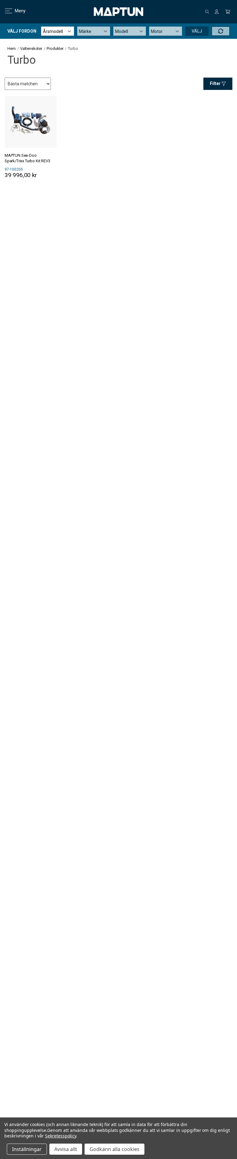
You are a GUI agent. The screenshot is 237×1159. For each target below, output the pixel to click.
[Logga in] (216, 11)
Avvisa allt (65, 1149)
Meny (16, 10)
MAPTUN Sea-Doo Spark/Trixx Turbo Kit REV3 (27, 158)
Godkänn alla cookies (114, 1149)
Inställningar (27, 1149)
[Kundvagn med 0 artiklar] (228, 12)
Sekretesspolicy (60, 1136)
